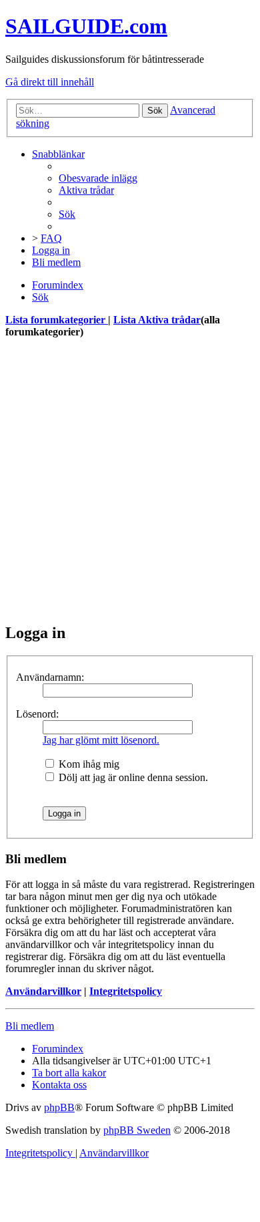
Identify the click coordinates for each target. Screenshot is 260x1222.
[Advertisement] (130, 480)
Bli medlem (29, 1026)
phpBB (59, 1107)
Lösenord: (37, 714)
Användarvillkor (43, 991)
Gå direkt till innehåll (49, 82)
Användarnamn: (50, 677)
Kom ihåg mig (87, 764)
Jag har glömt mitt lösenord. (101, 740)
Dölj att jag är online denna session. (132, 777)
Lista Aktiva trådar (157, 319)
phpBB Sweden (137, 1130)
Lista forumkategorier (56, 319)
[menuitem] (98, 178)
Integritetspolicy (125, 991)
